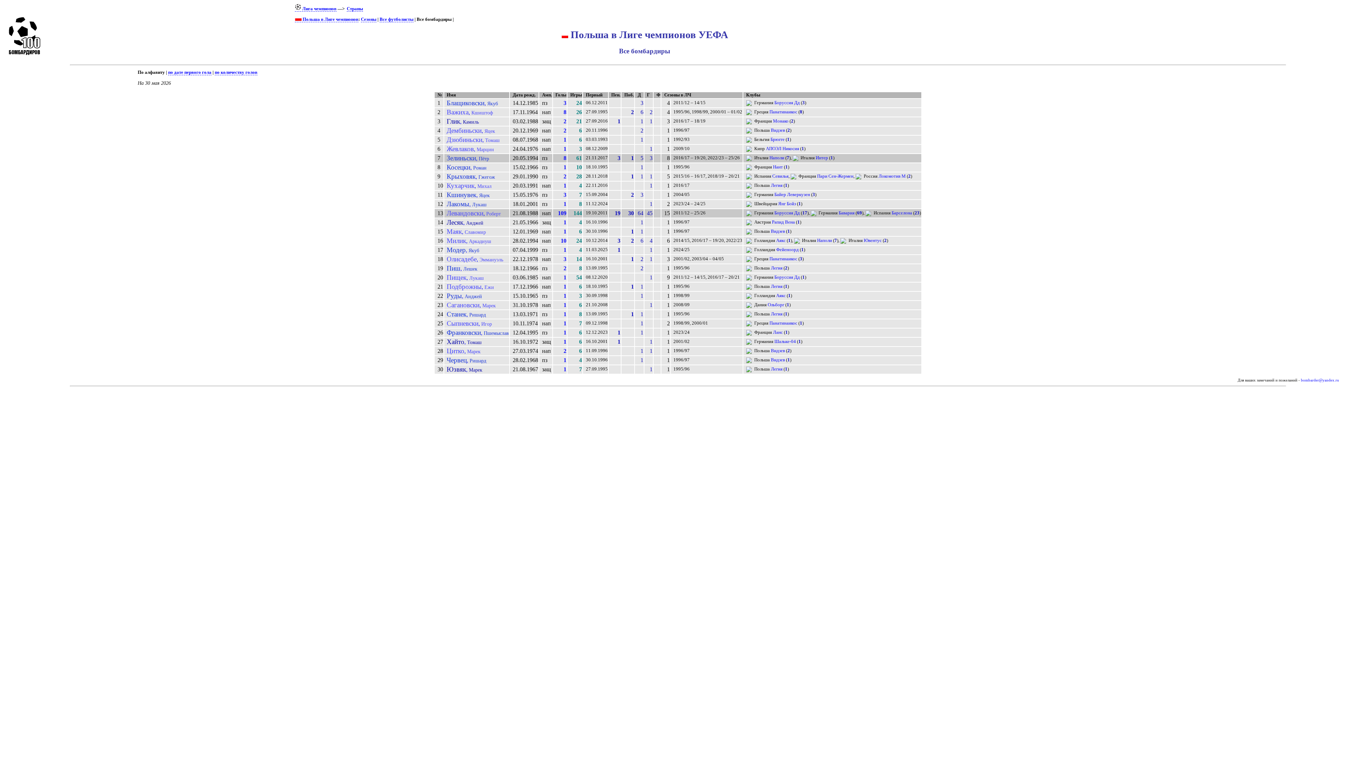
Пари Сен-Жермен (835, 176)
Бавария (847, 213)
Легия (777, 185)
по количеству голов (236, 72)
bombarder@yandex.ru (1320, 380)
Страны (355, 8)
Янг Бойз (787, 203)
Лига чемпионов (319, 8)
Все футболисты (397, 19)
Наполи (776, 157)
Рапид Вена (783, 222)
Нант (778, 167)
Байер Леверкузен (792, 194)
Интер (822, 157)
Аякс (781, 240)
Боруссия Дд (787, 102)
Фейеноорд (787, 249)
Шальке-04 (785, 341)
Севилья (780, 176)
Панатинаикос (783, 112)
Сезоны (368, 19)
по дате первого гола (190, 72)
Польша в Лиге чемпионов (330, 19)
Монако (781, 121)
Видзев (778, 130)
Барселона (902, 213)
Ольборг (776, 304)
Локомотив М (892, 176)
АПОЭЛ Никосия (782, 148)
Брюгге (778, 139)
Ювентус (873, 240)
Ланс (778, 332)
